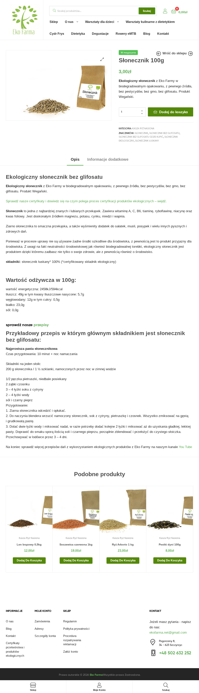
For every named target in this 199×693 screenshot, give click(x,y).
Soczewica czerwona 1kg (76, 544)
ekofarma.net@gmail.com (168, 632)
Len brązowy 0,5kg (29, 544)
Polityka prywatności (76, 628)
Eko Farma (96, 674)
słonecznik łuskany (147, 140)
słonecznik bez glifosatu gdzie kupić (141, 136)
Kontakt (163, 33)
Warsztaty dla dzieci (99, 21)
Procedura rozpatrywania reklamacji (72, 640)
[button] (102, 59)
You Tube (185, 447)
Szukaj (147, 11)
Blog (146, 33)
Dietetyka (78, 33)
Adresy (39, 628)
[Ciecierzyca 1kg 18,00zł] (190, 53)
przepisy (41, 324)
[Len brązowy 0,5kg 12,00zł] (159, 53)
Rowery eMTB (126, 33)
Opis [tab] (75, 159)
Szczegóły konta (45, 635)
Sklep (54, 21)
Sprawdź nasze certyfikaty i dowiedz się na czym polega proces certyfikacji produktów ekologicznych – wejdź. (87, 201)
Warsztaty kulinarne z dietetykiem (150, 21)
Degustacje (100, 33)
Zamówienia (42, 621)
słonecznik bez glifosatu (164, 133)
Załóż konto (70, 651)
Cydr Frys (57, 33)
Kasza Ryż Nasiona (143, 128)
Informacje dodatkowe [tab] (107, 159)
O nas (69, 21)
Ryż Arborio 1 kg (123, 544)
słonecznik (141, 133)
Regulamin (70, 621)
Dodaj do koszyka (173, 112)
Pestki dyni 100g (170, 544)
